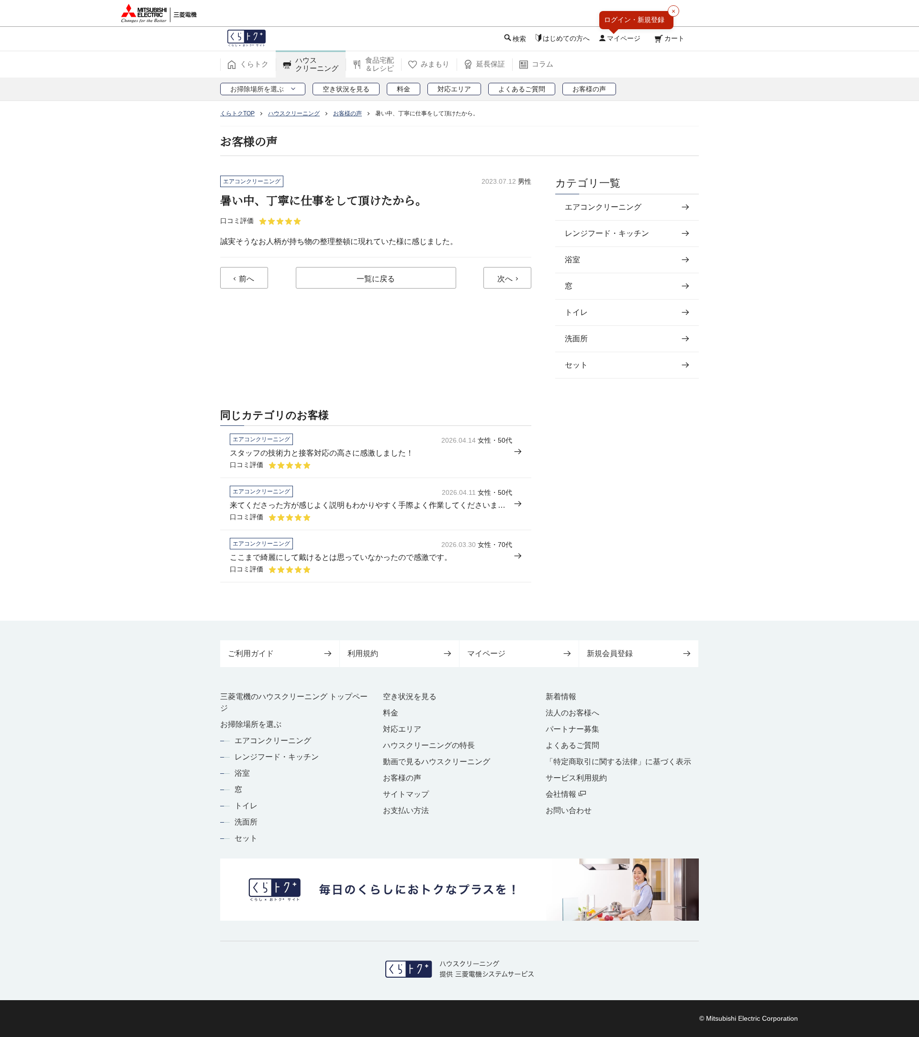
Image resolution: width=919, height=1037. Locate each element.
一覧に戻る (376, 279)
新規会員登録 (610, 653)
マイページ (486, 653)
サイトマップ (406, 794)
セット (246, 838)
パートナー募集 (572, 729)
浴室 (242, 773)
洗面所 (246, 822)
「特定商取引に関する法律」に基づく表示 (618, 762)
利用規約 (362, 653)
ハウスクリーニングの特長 (429, 745)
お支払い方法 (406, 810)
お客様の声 (402, 778)
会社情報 (562, 794)
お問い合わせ (569, 810)
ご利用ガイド (251, 653)
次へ (505, 279)
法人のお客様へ (572, 713)
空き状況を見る (410, 696)
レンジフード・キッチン (277, 757)
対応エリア (402, 729)
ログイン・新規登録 (634, 19)
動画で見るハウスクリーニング (436, 762)
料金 (390, 713)
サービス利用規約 (576, 778)
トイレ (246, 806)
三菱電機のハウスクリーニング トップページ (294, 702)
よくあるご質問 (572, 745)
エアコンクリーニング (273, 740)
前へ (246, 279)
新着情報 (561, 696)
